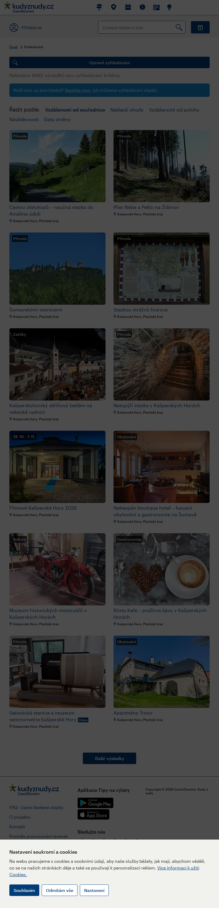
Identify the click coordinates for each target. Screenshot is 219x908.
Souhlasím (24, 890)
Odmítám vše (59, 890)
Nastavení (94, 890)
